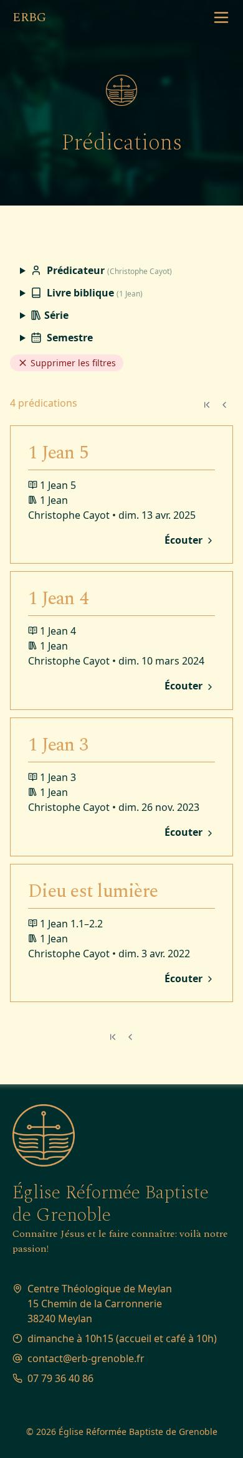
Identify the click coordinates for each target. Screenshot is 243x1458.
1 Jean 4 (58, 598)
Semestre (68, 337)
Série (55, 315)
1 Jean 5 (58, 452)
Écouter (184, 540)
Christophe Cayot (69, 515)
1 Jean (54, 500)
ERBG (29, 17)
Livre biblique (93, 293)
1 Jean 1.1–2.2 (71, 923)
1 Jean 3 (58, 745)
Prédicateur (108, 270)
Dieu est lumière (93, 891)
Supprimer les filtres (72, 363)
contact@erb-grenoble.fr (86, 1358)
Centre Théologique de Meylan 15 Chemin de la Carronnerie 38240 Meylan (99, 1303)
